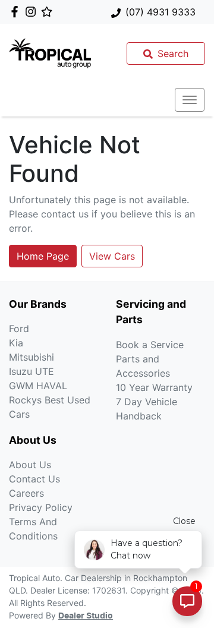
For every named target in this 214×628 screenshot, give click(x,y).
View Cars (112, 256)
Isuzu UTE (31, 371)
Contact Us (34, 479)
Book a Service (150, 345)
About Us (30, 465)
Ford (19, 328)
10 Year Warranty (154, 387)
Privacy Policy (41, 507)
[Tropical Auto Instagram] (33, 11)
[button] (189, 100)
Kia (16, 343)
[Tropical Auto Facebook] (17, 11)
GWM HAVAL (38, 386)
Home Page (43, 256)
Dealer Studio (85, 616)
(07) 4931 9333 (160, 12)
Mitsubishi (31, 357)
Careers (26, 493)
